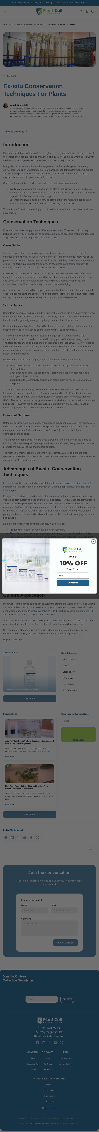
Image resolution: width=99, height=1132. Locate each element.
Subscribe (73, 582)
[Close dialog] (93, 541)
